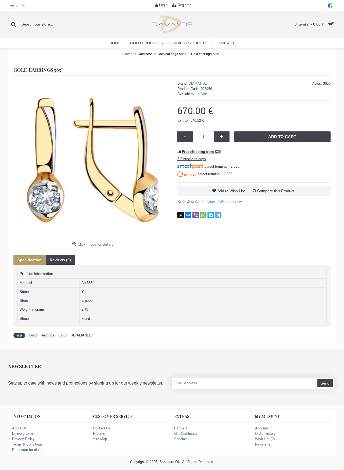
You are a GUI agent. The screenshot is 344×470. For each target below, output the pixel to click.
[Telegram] (218, 215)
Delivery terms (23, 434)
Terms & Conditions (27, 444)
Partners (180, 428)
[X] (180, 215)
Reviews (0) (60, 260)
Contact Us (101, 428)
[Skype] (210, 215)
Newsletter (263, 444)
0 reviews (209, 202)
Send (325, 383)
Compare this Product (275, 191)
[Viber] (195, 215)
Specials (181, 439)
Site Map (100, 439)
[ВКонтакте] (188, 215)
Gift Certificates (186, 434)
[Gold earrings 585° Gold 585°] (92, 160)
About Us (19, 428)
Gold (33, 335)
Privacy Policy (23, 439)
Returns (99, 434)
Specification (29, 260)
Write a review (231, 202)
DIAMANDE (198, 83)
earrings (48, 335)
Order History (265, 434)
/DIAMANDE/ (82, 335)
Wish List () (265, 439)
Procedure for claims (28, 450)
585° (63, 335)
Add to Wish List (231, 191)
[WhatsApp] (203, 215)
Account (261, 428)
